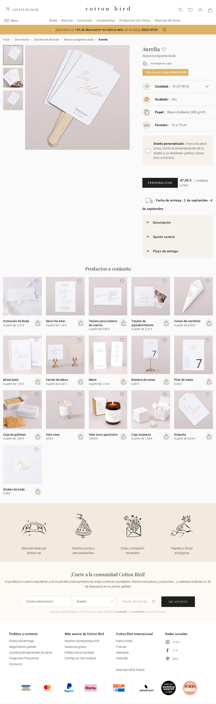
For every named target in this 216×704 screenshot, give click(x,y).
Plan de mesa (183, 379)
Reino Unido (124, 641)
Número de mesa (143, 379)
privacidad (122, 612)
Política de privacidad (79, 652)
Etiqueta (180, 434)
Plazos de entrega (21, 641)
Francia (121, 647)
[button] (164, 29)
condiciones (138, 612)
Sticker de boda (14, 489)
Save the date (55, 321)
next (27, 100)
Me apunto (178, 601)
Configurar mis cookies (80, 658)
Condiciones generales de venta (30, 652)
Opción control (164, 237)
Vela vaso (53, 434)
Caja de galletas (14, 434)
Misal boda (11, 379)
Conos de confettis (187, 321)
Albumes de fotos (167, 20)
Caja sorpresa (141, 434)
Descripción (161, 222)
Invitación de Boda (16, 321)
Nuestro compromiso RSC (82, 641)
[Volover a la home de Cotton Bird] (108, 14)
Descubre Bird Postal (130, 670)
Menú (93, 379)
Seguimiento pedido (22, 647)
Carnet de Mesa (57, 379)
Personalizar (160, 182)
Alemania (122, 652)
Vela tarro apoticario (103, 434)
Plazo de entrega (165, 251)
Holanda (122, 658)
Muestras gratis (75, 647)
